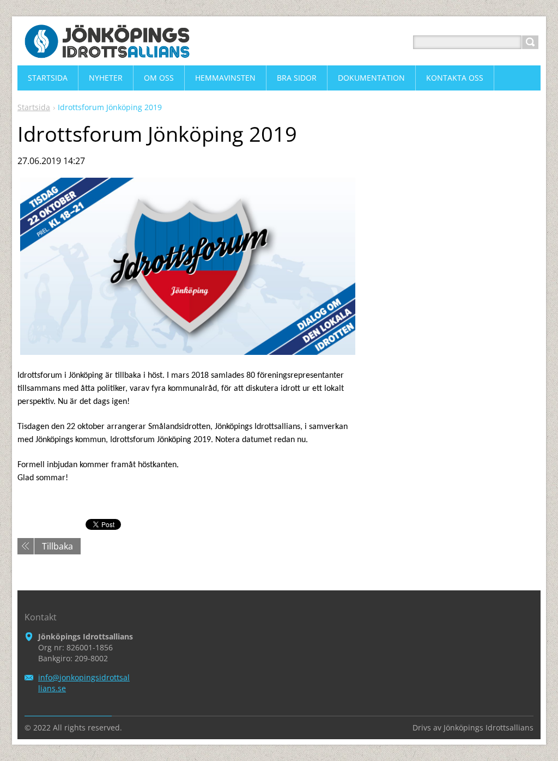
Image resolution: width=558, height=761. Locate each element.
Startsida (33, 107)
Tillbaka (57, 546)
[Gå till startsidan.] (107, 55)
